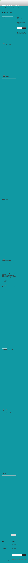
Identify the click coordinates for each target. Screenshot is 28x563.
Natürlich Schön (5, 199)
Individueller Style (9, 7)
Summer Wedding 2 (6, 76)
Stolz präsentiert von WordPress (22, 559)
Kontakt (18, 7)
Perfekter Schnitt (4, 7)
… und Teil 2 (4, 473)
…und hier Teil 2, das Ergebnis (8, 349)
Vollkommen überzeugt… (7, 260)
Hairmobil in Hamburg (11, 5)
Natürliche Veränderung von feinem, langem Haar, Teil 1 (7, 411)
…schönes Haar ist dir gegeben (8, 44)
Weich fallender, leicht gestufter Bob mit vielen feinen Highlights (8, 287)
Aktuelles (14, 7)
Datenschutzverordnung (15, 559)
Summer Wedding (5, 137)
